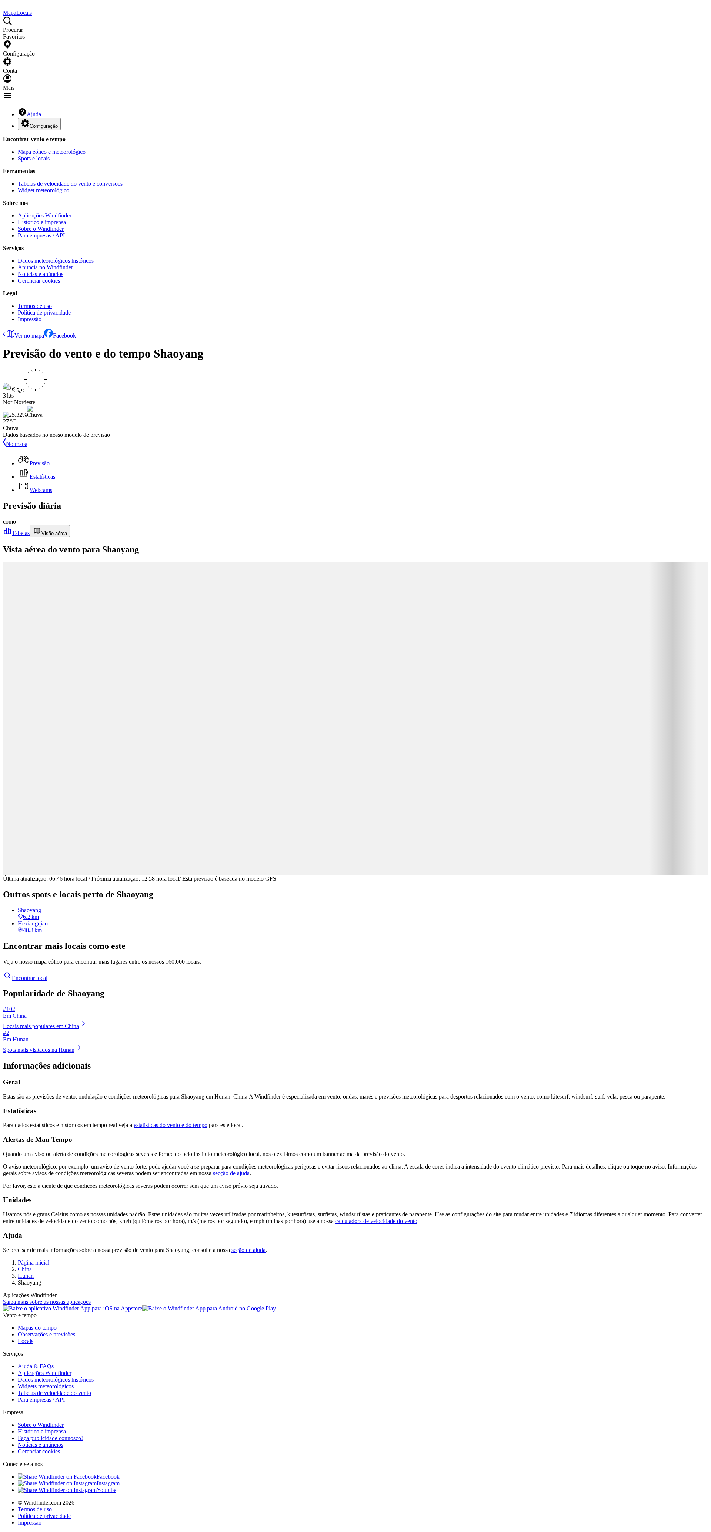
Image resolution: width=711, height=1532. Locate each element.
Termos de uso (35, 306)
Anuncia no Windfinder (45, 267)
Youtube (106, 1490)
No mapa (16, 444)
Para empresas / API (41, 235)
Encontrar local (29, 978)
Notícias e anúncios (40, 274)
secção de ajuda (231, 1173)
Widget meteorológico (43, 190)
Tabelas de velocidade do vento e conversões (70, 183)
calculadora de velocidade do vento (376, 1221)
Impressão (29, 319)
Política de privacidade (44, 312)
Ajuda (34, 114)
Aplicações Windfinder (44, 215)
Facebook (64, 335)
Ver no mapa (29, 335)
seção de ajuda (248, 1250)
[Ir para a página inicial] (3, 6)
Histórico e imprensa (42, 222)
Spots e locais (34, 158)
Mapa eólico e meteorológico (52, 152)
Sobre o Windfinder (41, 229)
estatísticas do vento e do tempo (170, 1125)
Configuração (44, 126)
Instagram (108, 1483)
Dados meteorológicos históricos (56, 260)
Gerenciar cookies (39, 281)
